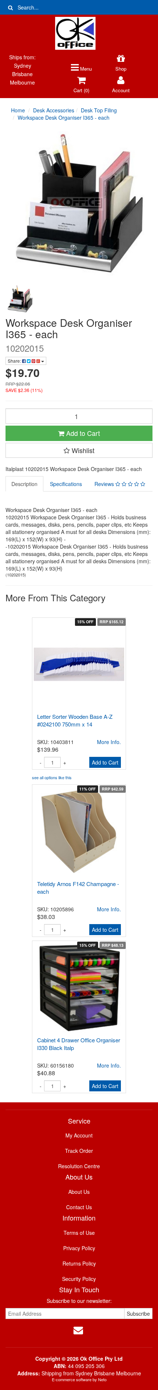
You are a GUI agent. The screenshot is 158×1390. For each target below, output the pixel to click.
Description (24, 483)
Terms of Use (79, 1232)
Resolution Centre (79, 1166)
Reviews (104, 483)
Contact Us (79, 1207)
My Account (79, 1135)
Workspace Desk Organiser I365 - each (63, 117)
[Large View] (20, 299)
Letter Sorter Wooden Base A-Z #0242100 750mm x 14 (74, 720)
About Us (79, 1191)
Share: (15, 361)
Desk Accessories (53, 110)
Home (18, 110)
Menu (85, 68)
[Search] (10, 7)
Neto (102, 1379)
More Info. (109, 742)
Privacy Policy (79, 1248)
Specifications (66, 483)
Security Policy (79, 1278)
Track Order (79, 1150)
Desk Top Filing (99, 110)
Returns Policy (79, 1263)
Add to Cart (82, 433)
